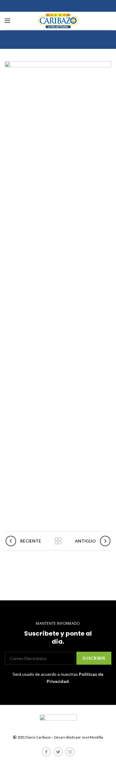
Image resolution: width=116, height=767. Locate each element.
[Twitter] (58, 751)
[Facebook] (46, 751)
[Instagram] (70, 751)
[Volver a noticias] (58, 541)
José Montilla (92, 737)
